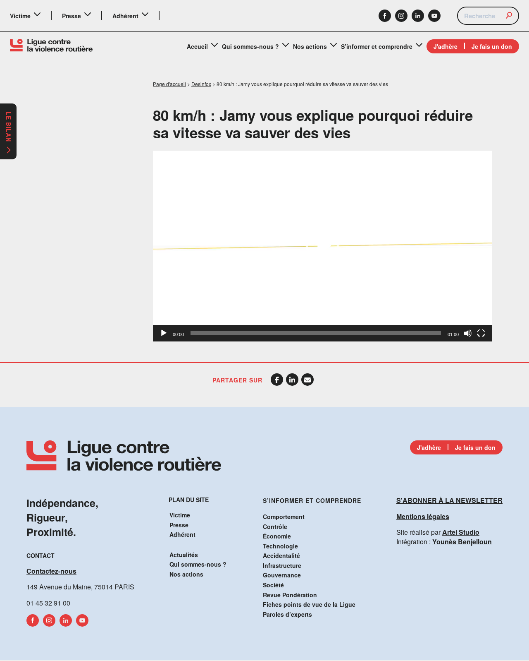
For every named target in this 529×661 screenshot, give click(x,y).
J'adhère (446, 46)
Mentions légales (422, 516)
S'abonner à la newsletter (449, 500)
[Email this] (307, 379)
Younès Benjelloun (462, 541)
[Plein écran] (481, 333)
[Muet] (468, 333)
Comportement (284, 516)
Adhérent (125, 16)
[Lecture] (164, 333)
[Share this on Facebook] (277, 379)
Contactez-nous (51, 571)
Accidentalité (281, 555)
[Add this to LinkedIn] (292, 379)
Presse (71, 16)
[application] (322, 246)
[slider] (316, 333)
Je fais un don (492, 46)
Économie (277, 536)
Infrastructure (282, 565)
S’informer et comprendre (376, 46)
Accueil (197, 46)
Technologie (280, 546)
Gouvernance (282, 575)
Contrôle (275, 526)
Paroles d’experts (287, 614)
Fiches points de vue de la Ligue (309, 604)
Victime (20, 16)
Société (273, 585)
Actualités (183, 554)
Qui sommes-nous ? (250, 46)
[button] (322, 246)
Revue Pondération (290, 595)
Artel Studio (460, 532)
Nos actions (310, 46)
